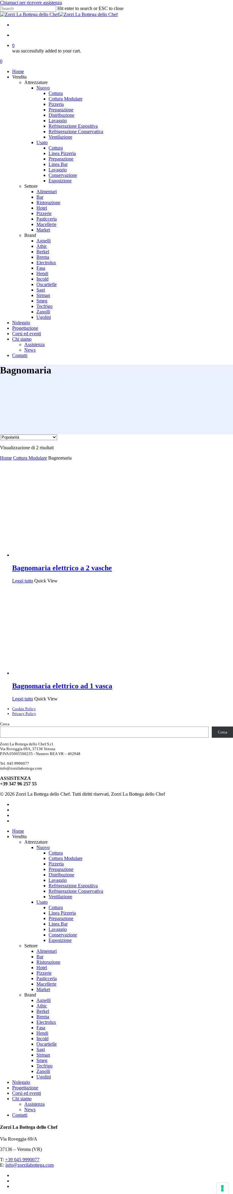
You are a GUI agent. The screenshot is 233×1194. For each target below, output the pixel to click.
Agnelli (43, 1000)
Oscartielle (46, 1044)
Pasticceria (46, 978)
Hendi (42, 1033)
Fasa (40, 1027)
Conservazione (63, 934)
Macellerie (46, 984)
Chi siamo (22, 1098)
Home (6, 457)
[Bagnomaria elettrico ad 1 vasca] (57, 673)
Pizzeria (56, 863)
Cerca (4, 724)
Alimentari (46, 951)
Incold (42, 1038)
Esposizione (60, 940)
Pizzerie (44, 973)
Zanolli (43, 1071)
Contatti (19, 1115)
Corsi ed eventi (26, 1093)
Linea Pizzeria (62, 913)
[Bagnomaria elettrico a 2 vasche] (57, 555)
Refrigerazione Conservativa (76, 891)
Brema (42, 1016)
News (29, 1109)
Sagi (40, 1049)
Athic (41, 1005)
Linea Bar (58, 923)
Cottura (56, 852)
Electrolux (46, 1022)
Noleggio (21, 1082)
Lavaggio (58, 880)
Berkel (42, 1011)
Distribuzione (61, 874)
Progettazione (25, 1087)
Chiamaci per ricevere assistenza (31, 2)
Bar (39, 956)
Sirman (43, 1054)
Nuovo (43, 847)
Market (43, 989)
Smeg (41, 1060)
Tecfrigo (44, 1065)
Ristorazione (48, 962)
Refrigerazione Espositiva (73, 885)
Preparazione (61, 869)
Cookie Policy (24, 709)
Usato (42, 902)
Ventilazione (60, 896)
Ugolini (43, 1076)
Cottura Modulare (30, 457)
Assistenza (34, 1104)
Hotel (41, 967)
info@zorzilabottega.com (29, 1165)
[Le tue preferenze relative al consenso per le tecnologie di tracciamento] (222, 1188)
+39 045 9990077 (22, 1159)
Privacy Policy (24, 713)
